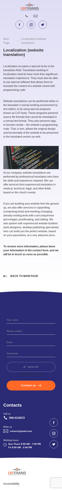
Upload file (33, 367)
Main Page (6, 41)
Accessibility (11, 483)
